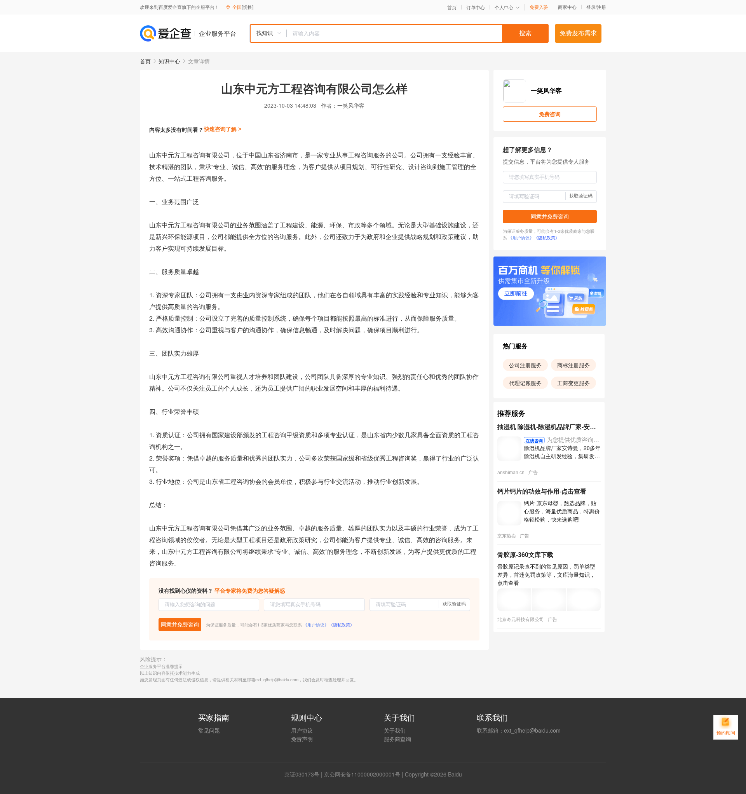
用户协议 (302, 730)
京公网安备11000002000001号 (362, 774)
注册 (601, 6)
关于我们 (395, 730)
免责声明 (302, 739)
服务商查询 (397, 739)
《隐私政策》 (341, 624)
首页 (452, 7)
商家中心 (567, 7)
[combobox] (399, 33)
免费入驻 (539, 7)
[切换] (247, 6)
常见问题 (209, 730)
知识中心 (169, 61)
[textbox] (418, 33)
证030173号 (304, 774)
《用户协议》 (316, 624)
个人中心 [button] (504, 7)
